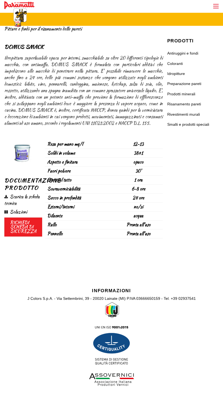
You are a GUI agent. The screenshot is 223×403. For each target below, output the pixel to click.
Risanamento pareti (184, 104)
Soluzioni (18, 212)
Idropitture (176, 73)
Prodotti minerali (181, 94)
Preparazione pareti (184, 83)
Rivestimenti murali (183, 114)
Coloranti (175, 63)
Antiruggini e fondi (182, 53)
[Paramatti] (19, 24)
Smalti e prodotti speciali (188, 124)
